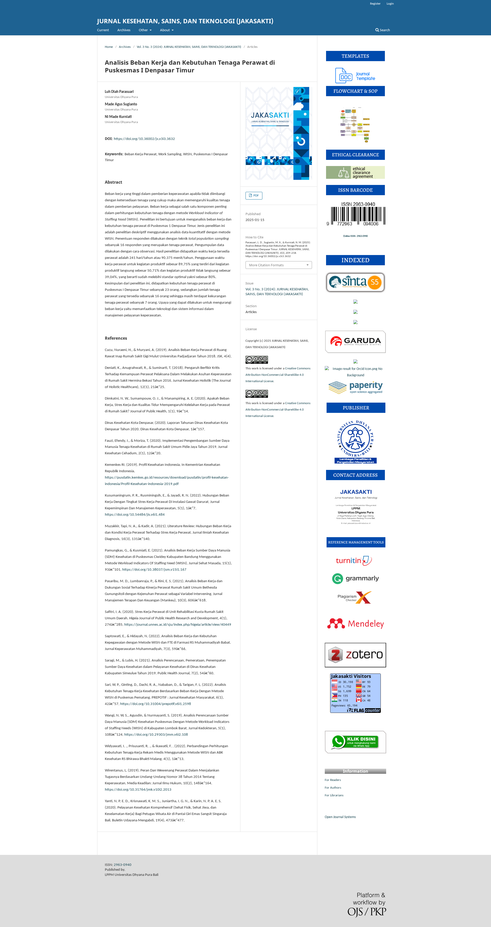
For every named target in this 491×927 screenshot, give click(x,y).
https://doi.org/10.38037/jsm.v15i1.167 (154, 570)
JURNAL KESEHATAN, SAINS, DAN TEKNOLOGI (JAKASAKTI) (185, 21)
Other (144, 30)
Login (390, 3)
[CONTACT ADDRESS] (355, 530)
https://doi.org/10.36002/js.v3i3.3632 (144, 139)
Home (109, 47)
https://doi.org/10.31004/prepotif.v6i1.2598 (155, 704)
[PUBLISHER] (355, 463)
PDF (256, 195)
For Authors (333, 787)
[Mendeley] (355, 636)
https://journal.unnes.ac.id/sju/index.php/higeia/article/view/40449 (177, 625)
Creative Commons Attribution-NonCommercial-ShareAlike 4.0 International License (278, 375)
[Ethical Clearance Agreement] (355, 178)
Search (384, 30)
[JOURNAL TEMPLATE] (355, 82)
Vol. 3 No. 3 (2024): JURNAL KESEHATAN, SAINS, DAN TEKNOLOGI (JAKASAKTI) (189, 47)
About (165, 30)
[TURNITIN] (355, 565)
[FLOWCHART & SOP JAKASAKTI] (355, 143)
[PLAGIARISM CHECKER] (355, 603)
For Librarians (334, 795)
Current (103, 30)
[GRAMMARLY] (355, 584)
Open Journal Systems (340, 817)
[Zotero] (355, 666)
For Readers (333, 780)
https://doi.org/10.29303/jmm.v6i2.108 (156, 735)
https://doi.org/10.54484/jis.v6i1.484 (135, 515)
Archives (123, 30)
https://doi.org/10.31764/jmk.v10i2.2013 (138, 790)
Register (375, 3)
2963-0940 (122, 865)
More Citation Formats (266, 265)
